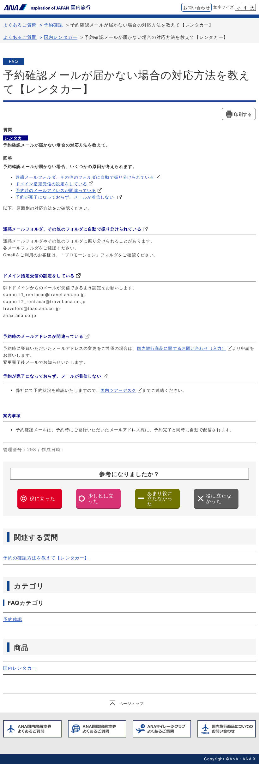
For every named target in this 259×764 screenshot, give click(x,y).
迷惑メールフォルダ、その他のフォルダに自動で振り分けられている (85, 177)
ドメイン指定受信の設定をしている (51, 183)
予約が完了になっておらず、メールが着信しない (66, 197)
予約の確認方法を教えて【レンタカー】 (46, 557)
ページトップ (131, 703)
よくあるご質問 (20, 24)
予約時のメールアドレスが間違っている (56, 190)
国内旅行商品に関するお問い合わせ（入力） (181, 348)
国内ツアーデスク (118, 390)
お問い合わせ (196, 7)
